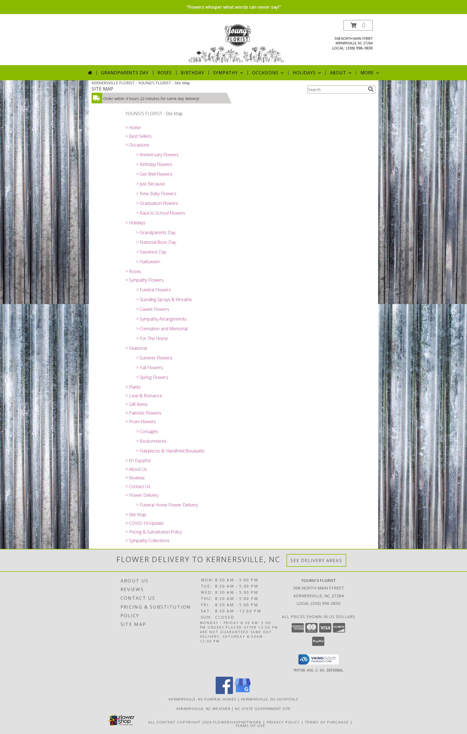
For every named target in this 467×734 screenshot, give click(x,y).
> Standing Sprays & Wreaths (164, 299)
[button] (358, 25)
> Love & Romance (143, 396)
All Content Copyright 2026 (180, 722)
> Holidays (135, 223)
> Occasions (137, 145)
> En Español (137, 460)
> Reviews (135, 478)
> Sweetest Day (151, 252)
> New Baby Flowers (156, 193)
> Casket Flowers (152, 309)
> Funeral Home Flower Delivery (167, 505)
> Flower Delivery (141, 495)
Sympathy (225, 73)
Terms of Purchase (327, 722)
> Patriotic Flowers (143, 413)
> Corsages (147, 431)
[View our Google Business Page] (242, 692)
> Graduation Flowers (157, 203)
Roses (165, 73)
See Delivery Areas (316, 560)
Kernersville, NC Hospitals (269, 699)
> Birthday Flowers (154, 164)
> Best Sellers (138, 136)
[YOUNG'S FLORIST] (235, 42)
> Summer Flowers (154, 358)
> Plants (133, 387)
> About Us (136, 469)
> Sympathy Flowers (144, 280)
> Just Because (150, 184)
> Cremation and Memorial (162, 329)
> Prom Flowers (140, 422)
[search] (370, 89)
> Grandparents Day (155, 232)
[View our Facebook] (224, 692)
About (338, 73)
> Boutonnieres (151, 441)
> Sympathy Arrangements (161, 319)
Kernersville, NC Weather (203, 708)
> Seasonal (136, 348)
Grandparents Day (125, 73)
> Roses (133, 271)
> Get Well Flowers (154, 174)
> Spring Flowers (152, 377)
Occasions (265, 73)
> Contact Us (137, 486)
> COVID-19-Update (144, 523)
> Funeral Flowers (153, 290)
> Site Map (135, 515)
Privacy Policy (283, 722)
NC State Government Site (263, 708)
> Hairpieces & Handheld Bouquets (170, 451)
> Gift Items (136, 404)
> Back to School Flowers (160, 213)
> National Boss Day (156, 242)
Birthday (192, 73)
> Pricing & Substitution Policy (153, 532)
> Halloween (148, 262)
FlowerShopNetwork (237, 722)
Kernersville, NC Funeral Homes (202, 699)
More (367, 73)
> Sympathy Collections (147, 540)
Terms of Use (250, 725)
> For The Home (152, 338)
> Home (133, 128)
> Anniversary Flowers (157, 155)
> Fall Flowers (149, 368)
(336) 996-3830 (359, 48)
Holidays (304, 73)
